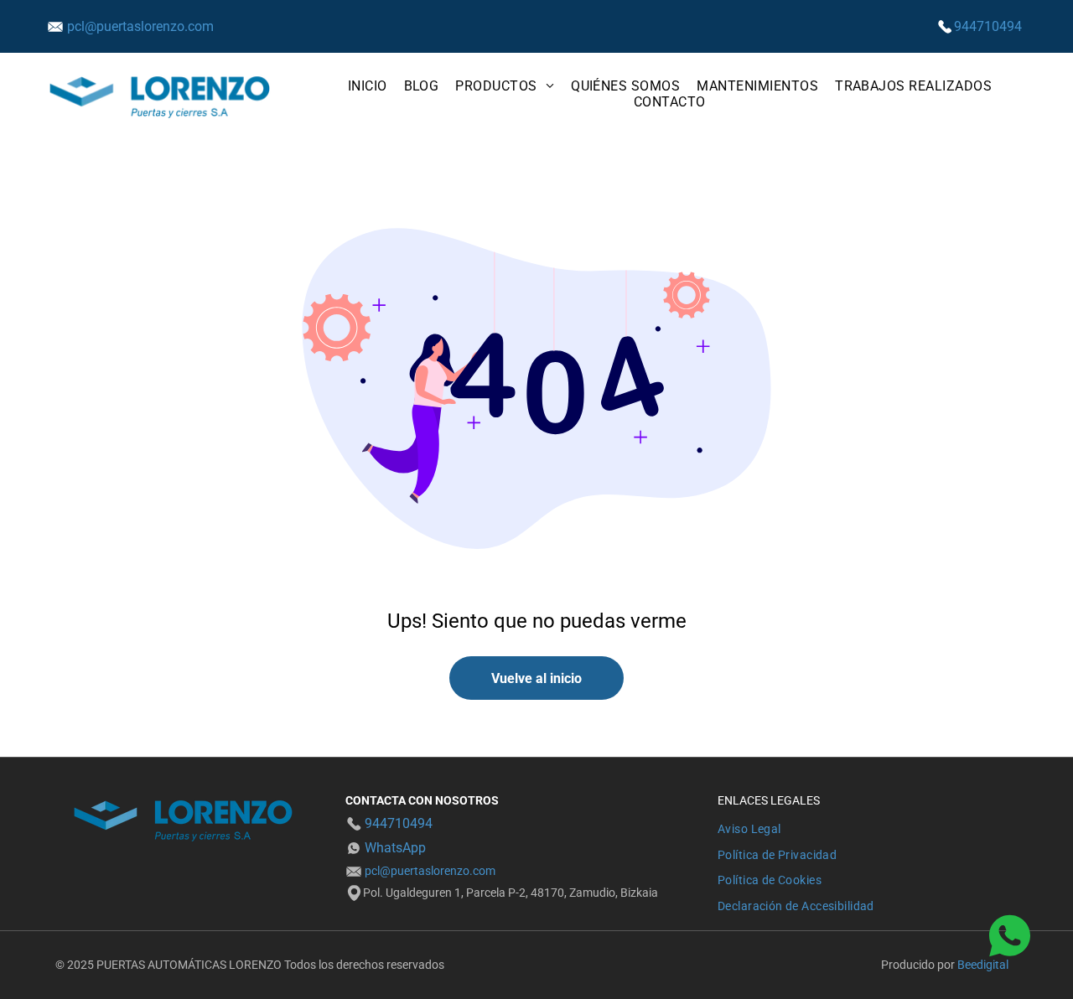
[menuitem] (368, 86)
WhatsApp (395, 848)
